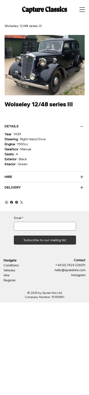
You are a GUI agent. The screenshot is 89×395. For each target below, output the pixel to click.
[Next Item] (81, 65)
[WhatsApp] (7, 202)
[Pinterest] (16, 202)
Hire (7, 275)
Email (18, 218)
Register (10, 280)
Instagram (78, 275)
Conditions (11, 265)
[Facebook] (12, 202)
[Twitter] (21, 202)
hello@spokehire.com (70, 270)
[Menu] (82, 9)
